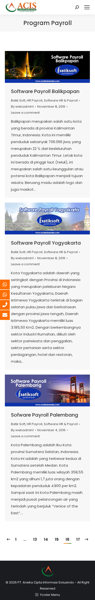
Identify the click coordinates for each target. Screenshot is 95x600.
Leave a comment (25, 112)
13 (35, 539)
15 (57, 539)
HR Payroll (34, 100)
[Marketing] (8, 284)
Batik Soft (18, 100)
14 (46, 539)
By (22, 106)
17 (78, 539)
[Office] (8, 305)
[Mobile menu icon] (87, 7)
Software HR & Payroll (61, 100)
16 (67, 539)
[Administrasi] (8, 295)
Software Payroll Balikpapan (45, 91)
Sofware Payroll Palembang (44, 414)
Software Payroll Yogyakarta (46, 243)
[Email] (8, 315)
